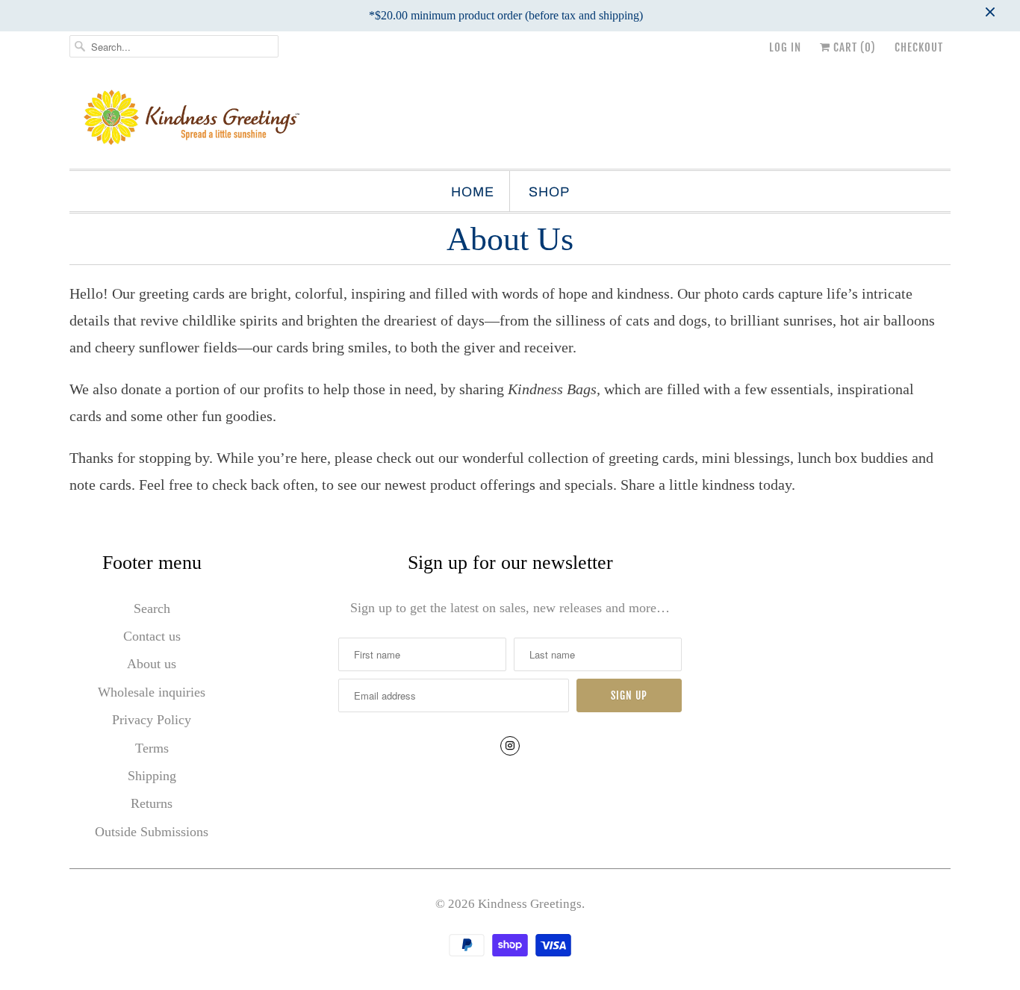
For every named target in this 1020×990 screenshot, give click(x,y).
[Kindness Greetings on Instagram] (510, 746)
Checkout (919, 47)
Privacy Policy (151, 719)
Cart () (853, 47)
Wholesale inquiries (151, 692)
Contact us (152, 636)
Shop (549, 191)
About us (151, 663)
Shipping (152, 775)
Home (472, 191)
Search (152, 608)
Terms (152, 748)
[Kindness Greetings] (510, 119)
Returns (151, 803)
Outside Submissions (151, 831)
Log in (785, 47)
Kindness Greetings (530, 904)
